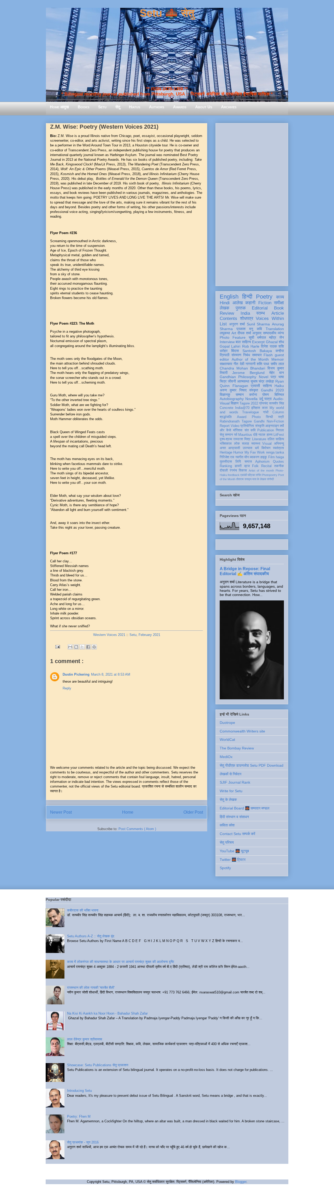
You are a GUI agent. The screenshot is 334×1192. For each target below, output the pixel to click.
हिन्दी (247, 296)
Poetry (264, 296)
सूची (251, 337)
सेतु (117, 107)
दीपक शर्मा (244, 333)
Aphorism (262, 461)
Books (83, 107)
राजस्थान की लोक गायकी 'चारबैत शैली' (91, 988)
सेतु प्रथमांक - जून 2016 (83, 1142)
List (223, 323)
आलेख (237, 302)
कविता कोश (227, 825)
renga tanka (275, 452)
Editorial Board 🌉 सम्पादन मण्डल (244, 808)
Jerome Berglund (248, 373)
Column (278, 412)
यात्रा (268, 399)
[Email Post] (57, 646)
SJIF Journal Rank (235, 782)
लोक (237, 443)
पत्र (273, 377)
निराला (280, 430)
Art (233, 333)
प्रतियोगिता (247, 426)
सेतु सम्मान (226, 435)
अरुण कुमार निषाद (233, 390)
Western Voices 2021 (109, 635)
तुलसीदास (226, 461)
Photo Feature (233, 337)
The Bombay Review (237, 748)
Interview (227, 342)
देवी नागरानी (247, 364)
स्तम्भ (260, 313)
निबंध (246, 355)
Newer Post (61, 812)
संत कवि (249, 430)
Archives (228, 107)
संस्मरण (236, 355)
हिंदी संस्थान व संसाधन (234, 817)
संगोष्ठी (270, 479)
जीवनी (232, 381)
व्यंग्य (281, 333)
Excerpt (258, 342)
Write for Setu (231, 791)
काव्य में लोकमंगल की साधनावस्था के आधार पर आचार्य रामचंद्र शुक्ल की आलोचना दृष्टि (120, 962)
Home (127, 812)
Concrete (226, 408)
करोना (253, 394)
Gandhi (259, 421)
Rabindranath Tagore (236, 421)
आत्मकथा (243, 381)
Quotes (278, 461)
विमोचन (265, 448)
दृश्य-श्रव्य (226, 439)
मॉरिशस (237, 430)
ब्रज (247, 466)
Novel (263, 377)
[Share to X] (82, 646)
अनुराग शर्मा (237, 324)
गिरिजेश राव (227, 457)
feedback (234, 474)
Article (277, 313)
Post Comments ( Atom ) (137, 829)
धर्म (257, 448)
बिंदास (235, 351)
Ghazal (272, 342)
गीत (236, 364)
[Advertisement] (252, 203)
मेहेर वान (276, 373)
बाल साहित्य (243, 342)
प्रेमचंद (263, 403)
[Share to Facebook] (88, 646)
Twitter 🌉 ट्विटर (233, 859)
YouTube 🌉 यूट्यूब (234, 851)
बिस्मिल (279, 394)
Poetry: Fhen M (79, 1116)
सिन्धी (269, 417)
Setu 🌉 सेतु (167, 13)
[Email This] (70, 646)
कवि (259, 329)
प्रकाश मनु (244, 329)
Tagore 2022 (249, 403)
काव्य (280, 297)
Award (241, 417)
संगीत (258, 474)
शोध (281, 342)
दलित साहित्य (275, 439)
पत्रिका (251, 474)
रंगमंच (233, 470)
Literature (259, 439)
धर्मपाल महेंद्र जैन (270, 337)
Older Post (193, 812)
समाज (248, 461)
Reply (67, 688)
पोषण (265, 394)
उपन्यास (247, 448)
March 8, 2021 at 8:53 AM (110, 674)
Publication (265, 430)
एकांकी (243, 474)
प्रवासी (255, 386)
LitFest (278, 435)
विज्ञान (234, 403)
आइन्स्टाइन (272, 426)
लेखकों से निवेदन (230, 774)
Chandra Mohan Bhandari (242, 368)
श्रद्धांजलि (226, 417)
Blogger (240, 1182)
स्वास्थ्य (255, 443)
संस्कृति (259, 426)
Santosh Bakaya (257, 351)
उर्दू (261, 399)
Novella (251, 399)
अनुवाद (256, 333)
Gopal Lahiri (230, 346)
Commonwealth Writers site (242, 731)
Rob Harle (250, 346)
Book (279, 308)
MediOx (226, 757)
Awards (179, 107)
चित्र (223, 381)
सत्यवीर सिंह (276, 403)
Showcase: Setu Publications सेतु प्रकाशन (97, 1065)
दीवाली (224, 470)
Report (225, 426)
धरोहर (224, 351)
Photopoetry (269, 474)
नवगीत (239, 457)
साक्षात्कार (226, 364)
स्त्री (281, 417)
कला (265, 408)
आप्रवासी (234, 448)
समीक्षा (279, 302)
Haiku (279, 386)
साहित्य (267, 386)
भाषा (281, 377)
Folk (255, 466)
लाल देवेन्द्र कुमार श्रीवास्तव (84, 1039)
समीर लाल (277, 364)
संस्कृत (253, 390)
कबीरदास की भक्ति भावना (82, 910)
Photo (256, 417)
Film (271, 457)
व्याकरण (254, 457)
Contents (228, 318)
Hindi (225, 302)
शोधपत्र (246, 318)
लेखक (224, 308)
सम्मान (240, 394)
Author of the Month (250, 359)
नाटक (261, 435)
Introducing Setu (79, 1091)
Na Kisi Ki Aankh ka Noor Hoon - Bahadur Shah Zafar (107, 1013)
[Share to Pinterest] (94, 646)
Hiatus (134, 107)
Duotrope (227, 722)
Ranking (226, 466)
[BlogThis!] (76, 646)
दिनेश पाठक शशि (272, 346)
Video (235, 426)
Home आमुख (59, 107)
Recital (266, 466)
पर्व (235, 435)
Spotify (225, 868)
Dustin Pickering (76, 674)
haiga (280, 457)
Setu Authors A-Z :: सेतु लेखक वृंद (90, 936)
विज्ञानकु (225, 394)
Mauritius (245, 435)
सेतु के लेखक (228, 799)
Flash (268, 355)
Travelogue (250, 412)
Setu (102, 107)
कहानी (250, 302)
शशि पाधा (263, 364)
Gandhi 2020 (272, 390)
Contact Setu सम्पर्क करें (237, 834)
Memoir (277, 359)
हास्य (269, 435)
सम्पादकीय (269, 333)
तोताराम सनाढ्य (244, 479)
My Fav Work (254, 452)
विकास (243, 470)
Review (227, 313)
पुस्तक (241, 308)
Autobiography (232, 399)
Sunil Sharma (258, 324)
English (229, 296)
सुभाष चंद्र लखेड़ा (262, 381)
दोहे (255, 435)
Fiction (264, 302)
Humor (238, 452)
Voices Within (270, 318)
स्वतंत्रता (278, 448)
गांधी (266, 412)
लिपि (238, 461)
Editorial (260, 308)
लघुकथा (225, 333)
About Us (203, 107)
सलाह (245, 443)
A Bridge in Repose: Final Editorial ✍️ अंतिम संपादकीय (245, 571)
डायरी (238, 466)
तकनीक (279, 466)
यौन (246, 457)
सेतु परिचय (227, 842)
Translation (275, 329)
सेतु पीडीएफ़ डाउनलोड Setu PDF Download (251, 765)
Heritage (226, 452)
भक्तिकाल (226, 443)
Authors (156, 107)
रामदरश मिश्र (241, 439)
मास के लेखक (259, 479)
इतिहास (255, 408)
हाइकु (263, 457)
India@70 (242, 408)
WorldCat (227, 739)
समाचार (257, 355)
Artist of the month (261, 470)
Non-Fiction (275, 421)
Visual (267, 443)
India (245, 313)
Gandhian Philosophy (238, 377)
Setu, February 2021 (144, 635)
